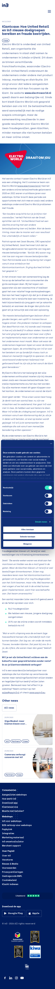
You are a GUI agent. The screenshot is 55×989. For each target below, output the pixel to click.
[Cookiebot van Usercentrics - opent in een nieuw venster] (41, 443)
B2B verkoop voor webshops (17, 825)
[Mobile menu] (49, 11)
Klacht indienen (10, 884)
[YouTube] (22, 978)
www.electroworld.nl (38, 92)
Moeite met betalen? (13, 811)
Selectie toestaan (27, 537)
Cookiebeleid (9, 880)
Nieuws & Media (10, 864)
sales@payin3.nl (10, 692)
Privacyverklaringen (12, 872)
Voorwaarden (9, 868)
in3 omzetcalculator (13, 841)
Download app (10, 803)
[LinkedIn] (11, 978)
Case (5, 40)
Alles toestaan (27, 529)
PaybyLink (7, 829)
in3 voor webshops (11, 821)
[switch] (48, 495)
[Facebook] (5, 978)
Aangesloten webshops (14, 794)
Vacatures (7, 860)
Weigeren (27, 544)
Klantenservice (10, 807)
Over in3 (6, 855)
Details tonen (41, 522)
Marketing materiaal (13, 837)
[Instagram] (16, 978)
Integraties (8, 833)
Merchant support (11, 845)
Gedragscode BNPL (12, 876)
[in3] (9, 5)
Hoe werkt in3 (9, 799)
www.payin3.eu (37, 692)
